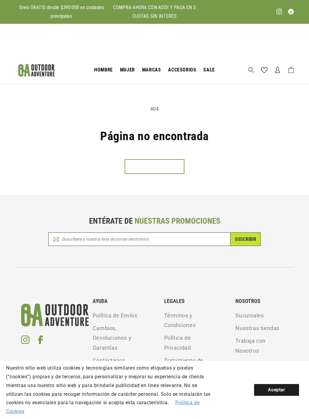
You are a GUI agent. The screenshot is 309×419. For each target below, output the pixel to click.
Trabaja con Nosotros (250, 346)
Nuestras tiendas (257, 328)
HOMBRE (103, 70)
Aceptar (276, 389)
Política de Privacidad (177, 343)
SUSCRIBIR (245, 239)
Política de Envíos (115, 315)
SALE (209, 70)
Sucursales (249, 315)
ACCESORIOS (182, 70)
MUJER (127, 70)
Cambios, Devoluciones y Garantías (112, 338)
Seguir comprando (154, 166)
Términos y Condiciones (180, 320)
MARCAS (151, 70)
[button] (103, 70)
